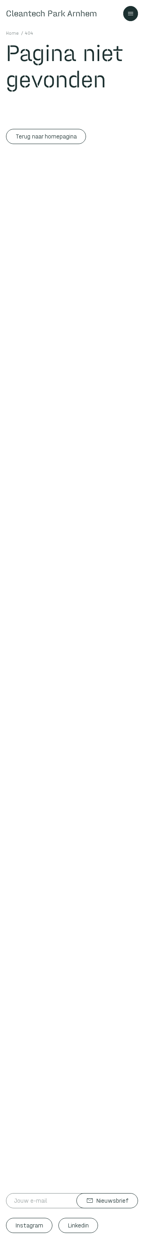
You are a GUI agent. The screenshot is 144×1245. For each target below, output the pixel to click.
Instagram (29, 1225)
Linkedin (78, 1225)
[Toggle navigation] (130, 13)
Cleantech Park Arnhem (51, 13)
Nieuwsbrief (107, 1200)
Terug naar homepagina (46, 136)
